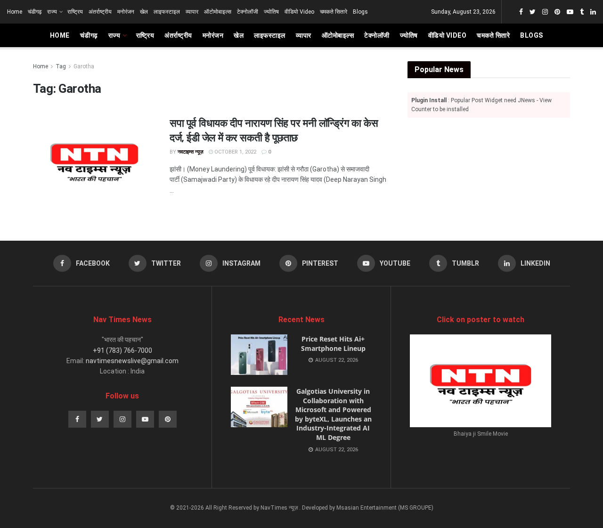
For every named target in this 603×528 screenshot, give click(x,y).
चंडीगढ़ (34, 11)
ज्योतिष (271, 11)
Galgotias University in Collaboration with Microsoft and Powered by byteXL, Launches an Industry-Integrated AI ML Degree (333, 414)
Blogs (360, 11)
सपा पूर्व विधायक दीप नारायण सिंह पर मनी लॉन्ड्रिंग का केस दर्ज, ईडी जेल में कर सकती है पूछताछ (274, 129)
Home (14, 11)
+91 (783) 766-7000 (122, 350)
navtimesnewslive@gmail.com (132, 361)
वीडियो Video (299, 11)
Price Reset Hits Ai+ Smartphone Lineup (333, 343)
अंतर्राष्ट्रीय (100, 11)
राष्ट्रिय (75, 11)
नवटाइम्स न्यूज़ (191, 152)
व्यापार (192, 11)
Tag (61, 66)
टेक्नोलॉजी (247, 11)
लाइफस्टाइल (167, 11)
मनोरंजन (125, 11)
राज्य (52, 11)
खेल (144, 11)
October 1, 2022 (234, 152)
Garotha (83, 66)
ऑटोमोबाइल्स (217, 11)
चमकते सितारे (333, 11)
